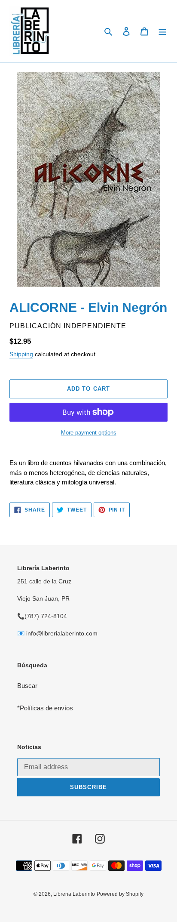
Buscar (27, 685)
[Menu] (162, 31)
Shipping (21, 354)
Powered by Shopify (120, 894)
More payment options (88, 432)
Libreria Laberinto (74, 894)
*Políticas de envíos (45, 708)
